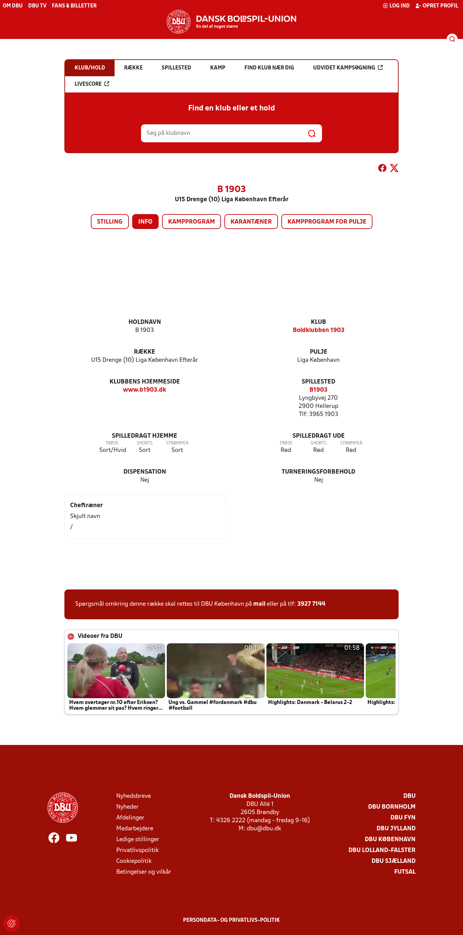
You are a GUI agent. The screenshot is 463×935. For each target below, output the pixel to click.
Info (145, 222)
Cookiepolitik (134, 861)
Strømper (177, 443)
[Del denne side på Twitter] (394, 169)
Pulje (318, 352)
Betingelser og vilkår (143, 872)
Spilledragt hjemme (144, 436)
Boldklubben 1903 (318, 330)
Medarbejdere (134, 829)
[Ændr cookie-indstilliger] (11, 923)
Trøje (112, 443)
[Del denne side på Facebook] (382, 169)
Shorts (145, 443)
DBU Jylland (396, 829)
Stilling (110, 222)
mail (259, 604)
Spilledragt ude (319, 436)
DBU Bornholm (392, 807)
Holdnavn (144, 322)
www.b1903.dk (144, 390)
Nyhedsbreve (133, 796)
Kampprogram (191, 222)
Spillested (318, 382)
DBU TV (37, 6)
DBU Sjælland (393, 861)
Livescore (88, 84)
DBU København (390, 840)
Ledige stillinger (137, 840)
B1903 (318, 390)
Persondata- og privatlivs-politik (231, 920)
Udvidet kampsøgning (344, 68)
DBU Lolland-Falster (382, 850)
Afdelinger (130, 818)
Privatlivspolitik (137, 850)
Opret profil (440, 6)
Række (144, 352)
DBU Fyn (403, 818)
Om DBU (13, 6)
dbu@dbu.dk (264, 829)
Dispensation (144, 472)
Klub (318, 322)
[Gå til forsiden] (231, 22)
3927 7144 (311, 604)
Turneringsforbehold (318, 472)
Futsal (405, 872)
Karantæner (251, 222)
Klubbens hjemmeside (144, 382)
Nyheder (127, 807)
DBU (409, 796)
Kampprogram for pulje (326, 222)
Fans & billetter (74, 6)
